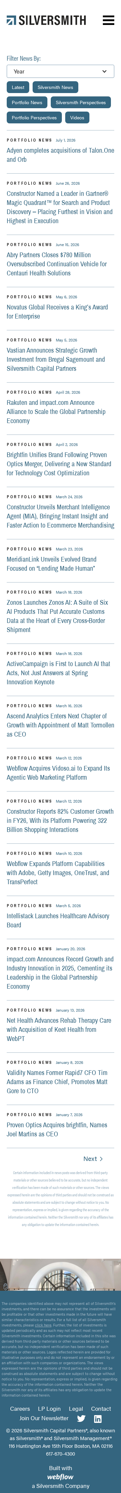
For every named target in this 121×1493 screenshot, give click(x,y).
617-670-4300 (60, 1453)
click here (43, 1324)
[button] (108, 20)
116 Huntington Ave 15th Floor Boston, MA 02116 (61, 1445)
